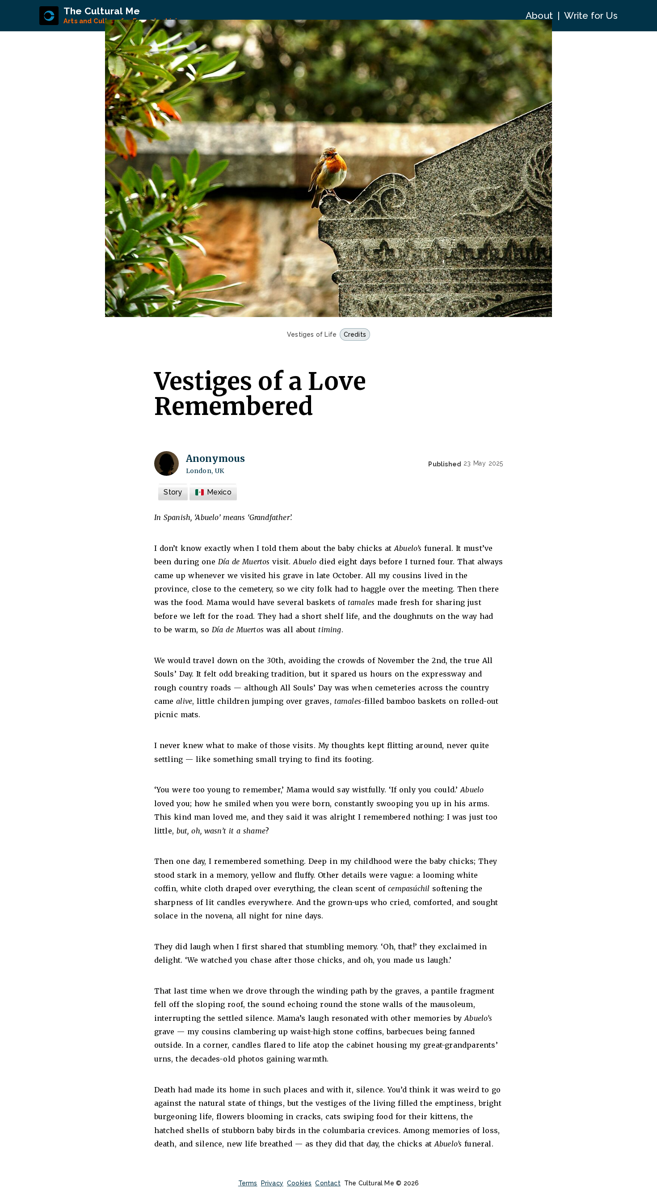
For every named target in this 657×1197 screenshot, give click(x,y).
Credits (355, 334)
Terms (247, 1183)
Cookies (299, 1183)
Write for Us (590, 15)
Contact (327, 1183)
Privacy (272, 1183)
